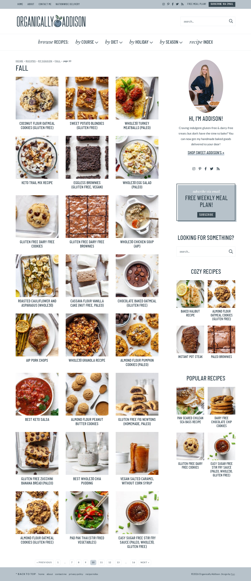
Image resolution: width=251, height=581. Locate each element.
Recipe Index (91, 574)
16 (133, 562)
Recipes (31, 61)
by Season (45, 61)
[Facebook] (173, 4)
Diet (111, 42)
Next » (145, 562)
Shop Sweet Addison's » (206, 153)
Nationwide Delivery (68, 4)
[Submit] (231, 21)
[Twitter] (177, 4)
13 (118, 562)
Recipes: (53, 42)
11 (101, 562)
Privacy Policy (76, 574)
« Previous (44, 562)
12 (109, 562)
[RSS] (182, 4)
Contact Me (45, 4)
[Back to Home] (51, 21)
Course (84, 42)
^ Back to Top (26, 574)
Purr (233, 574)
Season (169, 42)
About (31, 4)
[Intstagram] (164, 4)
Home (20, 4)
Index (201, 42)
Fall (58, 61)
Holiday (139, 42)
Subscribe (206, 214)
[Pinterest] (168, 4)
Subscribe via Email (222, 4)
